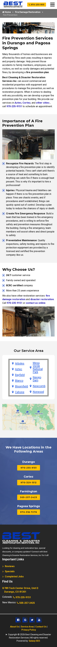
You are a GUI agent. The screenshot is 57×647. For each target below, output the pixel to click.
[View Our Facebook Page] (18, 619)
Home (7, 12)
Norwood (38, 391)
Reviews (10, 566)
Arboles (19, 363)
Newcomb (39, 386)
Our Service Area (28, 351)
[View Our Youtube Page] (39, 619)
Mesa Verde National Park (38, 367)
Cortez (26, 102)
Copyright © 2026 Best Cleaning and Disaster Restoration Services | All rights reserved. (29, 636)
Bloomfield (21, 386)
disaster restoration (42, 299)
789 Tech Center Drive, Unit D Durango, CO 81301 (21, 590)
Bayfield (20, 374)
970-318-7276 (28, 512)
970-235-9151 (37, 4)
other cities (42, 102)
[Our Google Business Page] (25, 619)
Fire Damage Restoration (27, 12)
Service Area (27, 626)
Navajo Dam (37, 379)
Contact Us (41, 626)
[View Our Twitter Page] (32, 619)
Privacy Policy (28, 630)
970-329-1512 (29, 482)
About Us (14, 626)
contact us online (35, 302)
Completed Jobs (14, 576)
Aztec (18, 102)
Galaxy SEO (34, 641)
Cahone (19, 392)
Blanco (19, 380)
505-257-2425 (28, 497)
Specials (10, 571)
